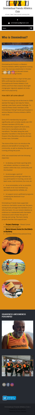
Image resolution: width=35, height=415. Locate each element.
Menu (4, 28)
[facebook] (17, 20)
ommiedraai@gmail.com (20, 23)
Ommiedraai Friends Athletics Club (17, 10)
